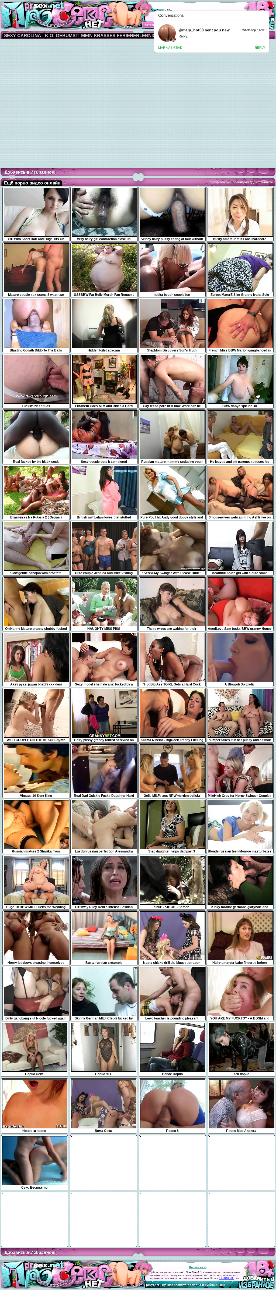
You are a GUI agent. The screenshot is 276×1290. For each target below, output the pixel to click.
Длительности (262, 182)
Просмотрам (239, 182)
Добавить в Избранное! (30, 172)
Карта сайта (197, 1267)
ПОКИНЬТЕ (226, 1278)
